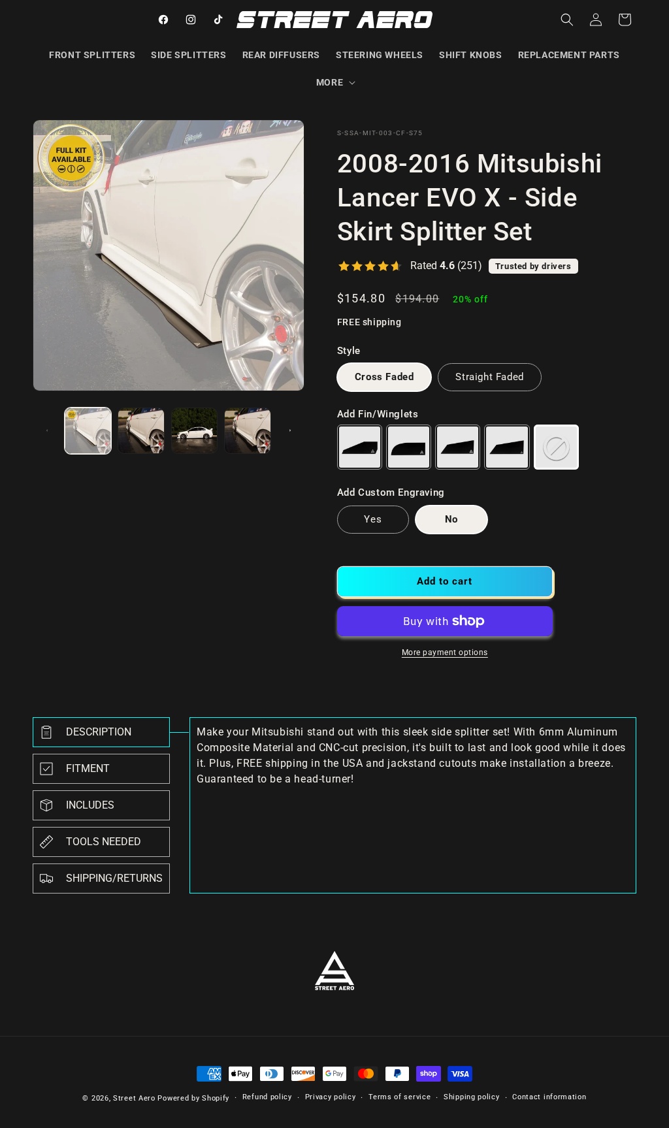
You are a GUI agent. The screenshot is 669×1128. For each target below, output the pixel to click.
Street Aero (134, 1098)
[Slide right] (290, 430)
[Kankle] (408, 447)
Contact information (549, 1097)
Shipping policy (472, 1097)
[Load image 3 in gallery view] (194, 431)
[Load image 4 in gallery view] (247, 431)
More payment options (445, 652)
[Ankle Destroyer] (457, 447)
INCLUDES (90, 805)
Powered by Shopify (193, 1098)
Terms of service (399, 1097)
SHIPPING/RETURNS (114, 878)
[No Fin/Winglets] (556, 447)
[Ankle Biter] (359, 447)
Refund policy (267, 1097)
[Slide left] (47, 430)
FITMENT (88, 768)
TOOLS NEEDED (103, 841)
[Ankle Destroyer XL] (506, 447)
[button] (334, 82)
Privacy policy (330, 1097)
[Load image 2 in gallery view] (141, 431)
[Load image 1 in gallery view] (88, 431)
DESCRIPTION (98, 732)
